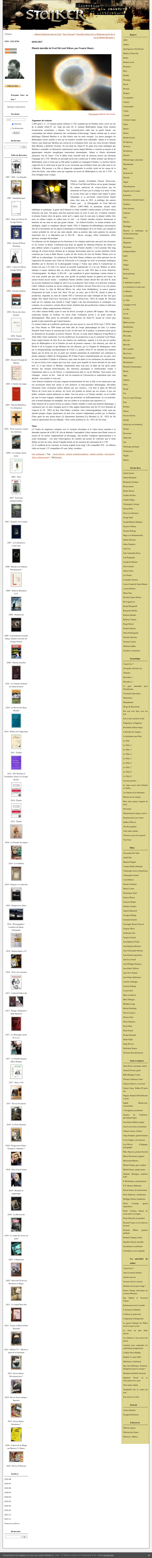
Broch (125, 84)
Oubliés (126, 380)
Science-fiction (129, 415)
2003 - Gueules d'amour (16, 291)
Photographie (93, 114)
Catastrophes (128, 106)
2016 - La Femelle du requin (16, 842)
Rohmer (126, 407)
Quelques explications (16, 107)
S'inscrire (17, 124)
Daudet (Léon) (129, 137)
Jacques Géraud (129, 937)
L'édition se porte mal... (132, 1314)
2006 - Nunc (16, 477)
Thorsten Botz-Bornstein (133, 1053)
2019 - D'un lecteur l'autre (16, 1169)
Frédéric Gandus (129, 906)
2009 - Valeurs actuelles (16, 662)
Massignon (127, 331)
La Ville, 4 (127, 754)
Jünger (126, 265)
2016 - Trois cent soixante (16, 972)
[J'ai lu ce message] (149, 1555)
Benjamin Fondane (130, 482)
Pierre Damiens (129, 1022)
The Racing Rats (130, 826)
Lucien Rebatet (129, 588)
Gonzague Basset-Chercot (133, 924)
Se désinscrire (17, 128)
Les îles (126, 309)
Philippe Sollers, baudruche (134, 1199)
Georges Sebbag (129, 915)
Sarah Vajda (128, 1039)
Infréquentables (129, 251)
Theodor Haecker (130, 637)
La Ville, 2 (127, 745)
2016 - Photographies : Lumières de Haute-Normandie (16, 927)
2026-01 (7, 1510)
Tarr (124, 442)
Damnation (127, 698)
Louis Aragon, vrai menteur (134, 1140)
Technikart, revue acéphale (134, 1251)
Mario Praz (127, 593)
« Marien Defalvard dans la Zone (47, 34)
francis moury (43, 457)
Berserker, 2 (128, 682)
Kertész (126, 269)
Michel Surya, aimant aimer (134, 1169)
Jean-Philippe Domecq (132, 964)
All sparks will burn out (132, 668)
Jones (125, 260)
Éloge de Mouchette (131, 707)
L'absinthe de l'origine (132, 732)
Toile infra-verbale (130, 831)
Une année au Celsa (131, 1397)
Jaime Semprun (129, 544)
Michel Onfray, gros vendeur (134, 1165)
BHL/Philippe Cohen (131, 1075)
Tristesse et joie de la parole (134, 835)
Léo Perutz (127, 575)
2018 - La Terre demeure (16, 1124)
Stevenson (127, 433)
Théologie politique (131, 447)
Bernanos (127, 66)
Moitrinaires (128, 362)
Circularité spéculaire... (132, 693)
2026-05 (7, 1492)
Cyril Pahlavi (128, 880)
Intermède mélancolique (133, 727)
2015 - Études (16, 821)
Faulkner (126, 204)
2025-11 (7, 1519)
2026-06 (7, 1488)
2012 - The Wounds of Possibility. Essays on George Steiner (16, 776)
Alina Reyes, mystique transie (135, 1066)
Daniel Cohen (128, 888)
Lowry (125, 313)
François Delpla (129, 902)
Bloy (125, 71)
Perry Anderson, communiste (134, 1194)
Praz (125, 402)
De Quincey (128, 142)
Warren (126, 460)
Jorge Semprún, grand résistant (135, 1135)
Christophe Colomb (131, 504)
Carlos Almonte (129, 1410)
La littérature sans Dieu (132, 736)
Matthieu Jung (129, 1004)
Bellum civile (128, 62)
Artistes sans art (129, 1277)
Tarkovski (127, 438)
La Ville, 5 (127, 758)
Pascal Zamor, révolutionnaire (135, 1190)
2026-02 (7, 1506)
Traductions (128, 451)
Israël (125, 256)
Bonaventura (128, 486)
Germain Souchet (130, 920)
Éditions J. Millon (130, 1437)
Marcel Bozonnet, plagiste (133, 1156)
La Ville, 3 (127, 750)
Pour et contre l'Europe (132, 398)
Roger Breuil (128, 624)
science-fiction (59, 454)
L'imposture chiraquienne (133, 1318)
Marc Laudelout (129, 995)
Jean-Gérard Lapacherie (132, 955)
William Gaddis (129, 646)
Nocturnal (127, 809)
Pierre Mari (127, 1026)
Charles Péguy (129, 500)
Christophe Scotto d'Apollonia (135, 871)
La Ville (126, 300)
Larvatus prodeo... (130, 781)
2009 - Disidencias (16, 615)
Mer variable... (129, 349)
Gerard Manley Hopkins (132, 522)
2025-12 (7, 1515)
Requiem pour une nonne (133, 818)
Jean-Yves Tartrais (130, 973)
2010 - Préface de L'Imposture (16, 731)
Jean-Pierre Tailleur (131, 968)
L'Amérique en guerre (131, 282)
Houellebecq (128, 238)
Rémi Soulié (128, 1030)
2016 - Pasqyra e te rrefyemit (16, 884)
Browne (126, 89)
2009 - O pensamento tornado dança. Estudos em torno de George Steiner (16, 639)
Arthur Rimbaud (129, 477)
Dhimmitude (128, 164)
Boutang (126, 80)
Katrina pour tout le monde (134, 1305)
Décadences (128, 151)
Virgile (126, 455)
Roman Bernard (129, 1035)
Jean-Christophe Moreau (133, 951)
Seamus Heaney (129, 628)
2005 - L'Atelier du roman (16, 384)
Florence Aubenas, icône (133, 1079)
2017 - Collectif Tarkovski (16, 993)
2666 (125, 40)
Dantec (126, 129)
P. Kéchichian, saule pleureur (134, 1181)
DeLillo (126, 155)
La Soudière (128, 296)
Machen (126, 318)
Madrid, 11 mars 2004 (132, 1357)
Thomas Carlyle (129, 642)
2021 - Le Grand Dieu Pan (16, 1304)
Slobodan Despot (130, 1048)
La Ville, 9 (127, 776)
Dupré (125, 182)
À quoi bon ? (128, 664)
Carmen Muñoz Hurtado (133, 866)
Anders (126, 44)
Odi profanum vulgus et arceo (135, 813)
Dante (125, 124)
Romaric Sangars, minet (132, 1237)
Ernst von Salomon (130, 513)
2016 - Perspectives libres (16, 905)
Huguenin (127, 242)
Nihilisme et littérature (132, 1361)
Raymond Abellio (130, 611)
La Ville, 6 (127, 763)
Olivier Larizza (129, 1013)
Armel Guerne (128, 473)
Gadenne (126, 213)
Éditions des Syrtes (130, 1432)
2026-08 (7, 1479)
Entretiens (127, 195)
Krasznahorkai (129, 273)
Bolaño (126, 75)
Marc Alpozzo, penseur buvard (135, 1152)
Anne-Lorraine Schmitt (132, 1273)
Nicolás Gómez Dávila (132, 597)
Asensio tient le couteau (132, 1281)
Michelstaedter (129, 358)
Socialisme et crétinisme (133, 1246)
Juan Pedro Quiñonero (132, 977)
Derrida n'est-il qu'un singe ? (134, 1286)
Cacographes (128, 98)
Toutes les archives (11, 1523)
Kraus (125, 278)
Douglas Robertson (131, 1415)
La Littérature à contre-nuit (134, 287)
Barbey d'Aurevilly (130, 53)
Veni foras (127, 840)
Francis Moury (129, 897)
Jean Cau (126, 549)
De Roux (126, 146)
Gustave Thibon (129, 526)
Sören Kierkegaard (130, 633)
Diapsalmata (128, 702)
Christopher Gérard (130, 875)
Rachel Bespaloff (130, 606)
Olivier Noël (128, 1017)
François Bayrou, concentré (134, 1084)
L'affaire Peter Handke (132, 1353)
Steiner (126, 429)
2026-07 (7, 1484)
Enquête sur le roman (131, 191)
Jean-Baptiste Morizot (132, 946)
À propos (8, 34)
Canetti (126, 102)
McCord (126, 340)
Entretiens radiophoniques (133, 200)
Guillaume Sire (129, 933)
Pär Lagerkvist (129, 602)
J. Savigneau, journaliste (133, 1110)
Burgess (126, 93)
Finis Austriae (128, 208)
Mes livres (127, 353)
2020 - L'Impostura (16, 1259)
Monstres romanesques (132, 367)
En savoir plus (108, 1555)
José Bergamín (129, 557)
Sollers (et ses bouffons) (132, 424)
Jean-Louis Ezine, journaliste (135, 1127)
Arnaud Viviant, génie (132, 1070)
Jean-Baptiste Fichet (131, 942)
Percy (125, 384)
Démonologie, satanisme (133, 160)
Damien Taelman (130, 884)
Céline (126, 111)
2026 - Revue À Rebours (16, 1466)
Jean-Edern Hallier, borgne (133, 1122)
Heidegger (127, 226)
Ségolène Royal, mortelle (133, 1242)
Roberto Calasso (129, 619)
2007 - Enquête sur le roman (16, 522)
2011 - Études (16, 752)
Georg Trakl (128, 517)
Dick (125, 169)
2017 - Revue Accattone (16, 1103)
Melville (126, 345)
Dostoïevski (128, 173)
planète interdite (96, 454)
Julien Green (128, 571)
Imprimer (58, 457)
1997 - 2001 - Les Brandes (16, 177)
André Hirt (127, 857)
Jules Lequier (128, 566)
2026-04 (7, 1497)
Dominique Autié (130, 893)
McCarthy (127, 336)
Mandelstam (128, 327)
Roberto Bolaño (129, 615)
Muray (126, 371)
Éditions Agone (129, 1428)
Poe (124, 393)
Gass (125, 217)
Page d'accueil (69, 34)
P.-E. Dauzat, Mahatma (132, 1186)
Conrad (126, 115)
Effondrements (129, 186)
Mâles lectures (129, 322)
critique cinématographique (77, 454)
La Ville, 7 (127, 767)
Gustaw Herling (129, 531)
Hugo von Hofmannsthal (133, 535)
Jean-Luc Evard (129, 959)
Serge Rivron (128, 1044)
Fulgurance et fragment (132, 723)
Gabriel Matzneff (130, 911)
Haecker (126, 222)
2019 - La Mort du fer (16, 1214)
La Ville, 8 (127, 772)
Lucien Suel (128, 990)
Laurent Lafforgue (130, 982)
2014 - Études (16, 800)
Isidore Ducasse (129, 540)
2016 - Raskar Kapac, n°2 (16, 951)
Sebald (126, 420)
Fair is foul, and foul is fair (133, 718)
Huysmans (127, 247)
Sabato (126, 411)
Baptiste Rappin (129, 862)
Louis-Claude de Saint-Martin (135, 584)
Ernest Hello (128, 509)
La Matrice (127, 291)
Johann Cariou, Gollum (132, 1131)
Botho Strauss (128, 491)
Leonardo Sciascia (130, 580)
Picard (125, 389)
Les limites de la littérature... (134, 792)
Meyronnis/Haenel (130, 1161)
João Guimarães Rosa (131, 553)
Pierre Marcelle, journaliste (134, 1218)
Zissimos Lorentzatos (131, 650)
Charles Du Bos (129, 495)
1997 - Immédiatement (16, 198)
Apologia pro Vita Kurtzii (133, 49)
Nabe (125, 375)
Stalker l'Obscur (129, 822)
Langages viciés (129, 305)
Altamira (126, 673)
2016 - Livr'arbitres (16, 863)
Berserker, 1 (128, 677)
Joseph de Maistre (130, 562)
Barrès (125, 58)
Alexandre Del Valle (131, 853)
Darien (126, 133)
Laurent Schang (129, 986)
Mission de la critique (132, 797)
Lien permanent (38, 454)
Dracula (126, 177)
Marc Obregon (129, 999)
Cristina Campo (129, 120)
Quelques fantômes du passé (134, 1373)
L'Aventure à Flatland (131, 1310)
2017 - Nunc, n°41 (16, 1082)
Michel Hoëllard (129, 1008)
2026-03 (7, 1501)
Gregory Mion (129, 928)
